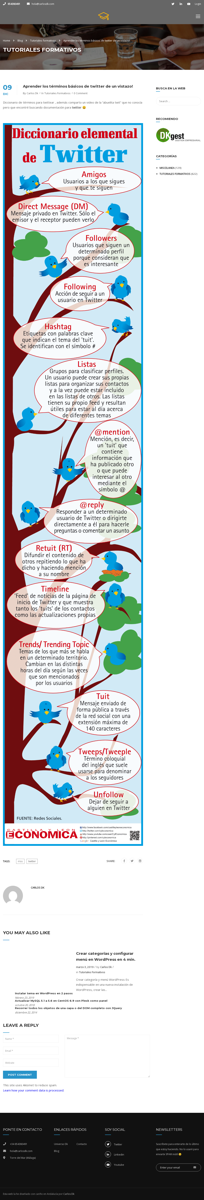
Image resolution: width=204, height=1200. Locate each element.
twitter (32, 861)
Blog (20, 40)
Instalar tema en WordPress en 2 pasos (44, 993)
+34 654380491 (18, 1144)
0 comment (80, 93)
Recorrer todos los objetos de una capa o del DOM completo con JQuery (68, 1008)
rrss (20, 861)
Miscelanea (167, 168)
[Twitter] (132, 861)
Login (198, 4)
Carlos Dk (32, 93)
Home (6, 40)
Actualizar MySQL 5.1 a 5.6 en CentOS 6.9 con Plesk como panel (61, 1000)
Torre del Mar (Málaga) (23, 1157)
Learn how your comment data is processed (33, 1090)
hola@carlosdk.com (43, 4)
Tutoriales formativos (43, 40)
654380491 (14, 4)
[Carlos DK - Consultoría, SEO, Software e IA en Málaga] (103, 18)
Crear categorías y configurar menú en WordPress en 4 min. (105, 956)
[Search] (196, 89)
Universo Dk (61, 1144)
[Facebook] (124, 861)
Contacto (81, 1144)
